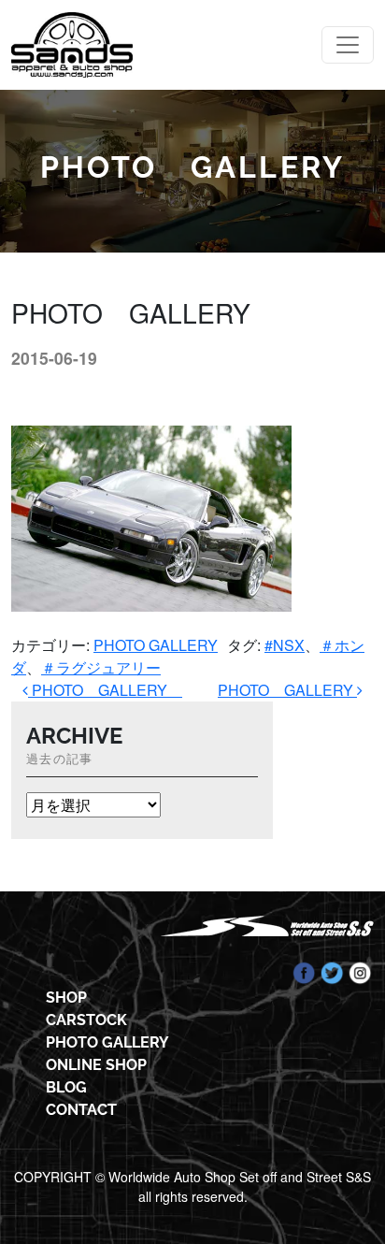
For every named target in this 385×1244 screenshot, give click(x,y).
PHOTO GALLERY (155, 645)
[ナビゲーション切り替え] (347, 45)
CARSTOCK (86, 1020)
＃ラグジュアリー (101, 667)
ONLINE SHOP (96, 1065)
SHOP (66, 997)
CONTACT (81, 1110)
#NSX (284, 645)
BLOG (66, 1087)
